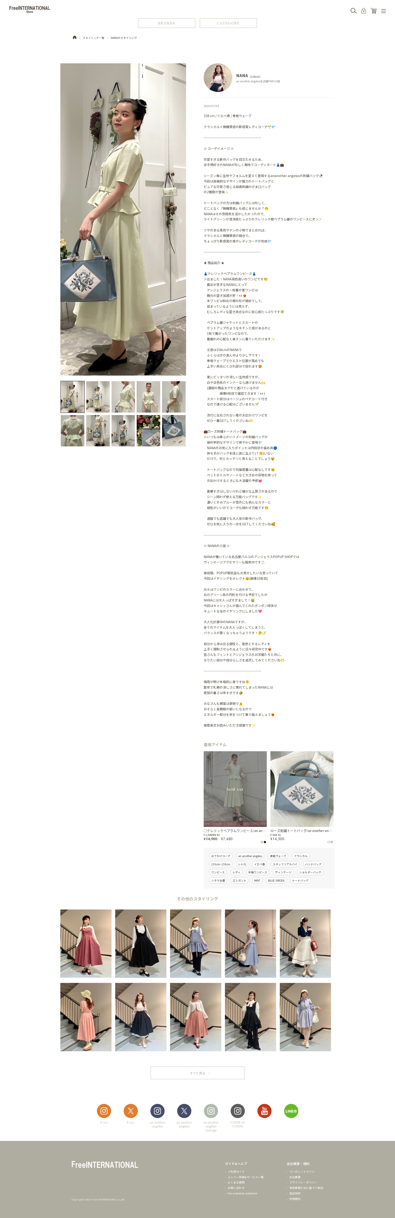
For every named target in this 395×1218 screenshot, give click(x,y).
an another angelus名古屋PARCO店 (258, 81)
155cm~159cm (220, 864)
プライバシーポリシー (303, 1182)
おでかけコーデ (220, 856)
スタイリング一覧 (93, 38)
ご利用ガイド (236, 1171)
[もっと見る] (197, 1073)
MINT (257, 880)
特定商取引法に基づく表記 (306, 1188)
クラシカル (301, 856)
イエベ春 (259, 864)
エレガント (239, 880)
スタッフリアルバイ (285, 864)
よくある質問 (236, 1182)
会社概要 (295, 1177)
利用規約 (295, 1199)
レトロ (242, 864)
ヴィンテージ (283, 872)
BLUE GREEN (276, 880)
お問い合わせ (236, 1188)
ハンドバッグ (313, 864)
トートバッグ (300, 880)
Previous (65, 220)
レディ (236, 872)
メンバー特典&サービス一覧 (246, 1177)
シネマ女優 (218, 880)
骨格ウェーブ (278, 856)
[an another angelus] (157, 1112)
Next (180, 220)
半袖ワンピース (257, 872)
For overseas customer (242, 1193)
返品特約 (295, 1193)
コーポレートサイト (302, 1171)
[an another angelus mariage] (211, 1112)
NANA (242, 75)
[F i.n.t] (104, 1112)
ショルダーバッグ (310, 872)
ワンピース (218, 872)
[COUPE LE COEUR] (238, 1112)
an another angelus (250, 856)
